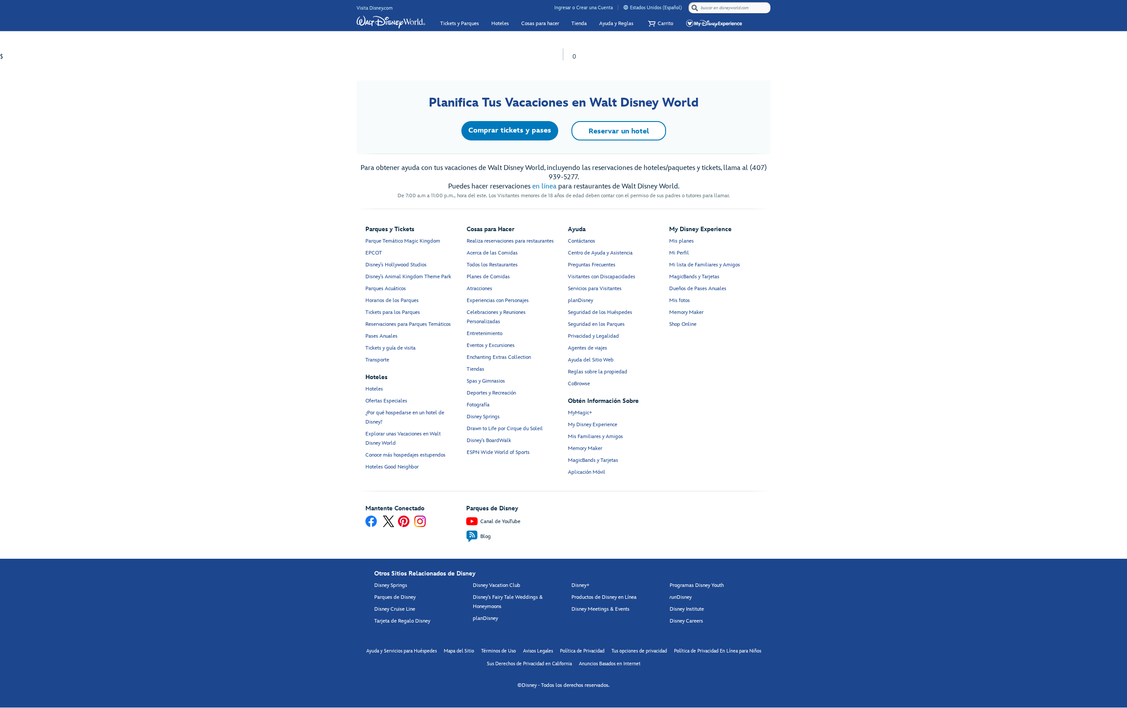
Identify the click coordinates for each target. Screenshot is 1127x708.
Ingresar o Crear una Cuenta (583, 8)
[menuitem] (625, 7)
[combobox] (730, 8)
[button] (659, 23)
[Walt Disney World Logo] (391, 22)
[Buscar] (694, 7)
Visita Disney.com (375, 8)
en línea (544, 186)
